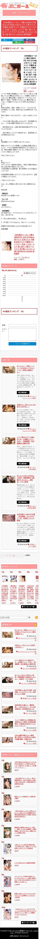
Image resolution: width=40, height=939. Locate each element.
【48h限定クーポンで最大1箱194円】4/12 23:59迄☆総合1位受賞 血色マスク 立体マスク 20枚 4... (5, 593)
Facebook (18, 40)
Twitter (30, 40)
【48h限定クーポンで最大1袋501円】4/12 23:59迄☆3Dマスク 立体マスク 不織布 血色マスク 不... (21, 593)
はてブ (7, 40)
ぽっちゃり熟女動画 (29, 668)
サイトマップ (23, 13)
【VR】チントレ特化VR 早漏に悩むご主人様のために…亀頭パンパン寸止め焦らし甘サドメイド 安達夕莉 (25, 846)
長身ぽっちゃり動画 (29, 698)
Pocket (30, 42)
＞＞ (21, 555)
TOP (14, 13)
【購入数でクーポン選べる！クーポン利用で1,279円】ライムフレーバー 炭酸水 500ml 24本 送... (13, 593)
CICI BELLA (25, 257)
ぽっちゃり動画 (30, 713)
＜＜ (2, 555)
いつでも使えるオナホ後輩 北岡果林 (25, 863)
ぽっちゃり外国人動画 (28, 683)
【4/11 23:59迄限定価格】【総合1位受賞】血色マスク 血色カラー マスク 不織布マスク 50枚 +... (30, 593)
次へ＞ (15, 555)
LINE (19, 42)
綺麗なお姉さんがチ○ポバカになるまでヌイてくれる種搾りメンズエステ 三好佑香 (25, 895)
